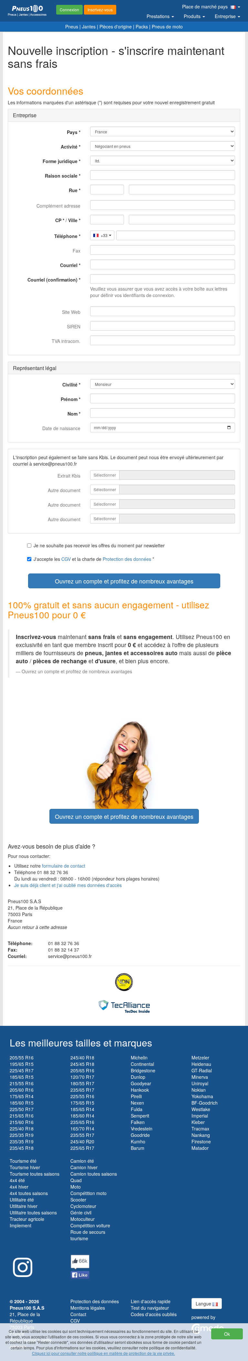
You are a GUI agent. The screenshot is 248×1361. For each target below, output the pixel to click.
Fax (76, 250)
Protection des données (127, 559)
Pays (72, 132)
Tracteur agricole (27, 1219)
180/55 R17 (82, 1083)
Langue (204, 1303)
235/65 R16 (82, 1122)
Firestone (201, 1141)
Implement (20, 1225)
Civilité (70, 384)
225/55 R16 (82, 1096)
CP (58, 220)
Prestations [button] (159, 16)
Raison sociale (61, 175)
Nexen (137, 1102)
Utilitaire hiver (23, 1206)
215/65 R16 (22, 1115)
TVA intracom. (66, 341)
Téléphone (66, 236)
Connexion (69, 9)
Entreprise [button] (226, 16)
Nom (72, 413)
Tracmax (200, 1128)
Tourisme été (23, 1161)
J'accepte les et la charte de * (94, 559)
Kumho (138, 1141)
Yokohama (202, 1096)
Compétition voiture (90, 1225)
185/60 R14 (82, 1115)
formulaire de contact (63, 865)
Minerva (199, 1077)
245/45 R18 (82, 1064)
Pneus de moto (167, 26)
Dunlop (138, 1077)
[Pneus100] (27, 11)
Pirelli (136, 1096)
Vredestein (141, 1128)
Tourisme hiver (25, 1167)
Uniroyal (199, 1083)
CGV (66, 559)
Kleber (198, 1122)
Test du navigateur (150, 1307)
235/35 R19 (22, 1141)
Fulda (136, 1109)
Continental (142, 1064)
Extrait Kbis (68, 475)
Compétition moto (88, 1193)
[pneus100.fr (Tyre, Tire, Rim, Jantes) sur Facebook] (80, 1266)
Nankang (200, 1135)
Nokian (198, 1090)
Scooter (78, 1199)
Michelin (139, 1057)
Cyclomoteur (83, 1206)
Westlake (200, 1109)
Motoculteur (82, 1219)
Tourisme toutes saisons (34, 1173)
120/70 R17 (82, 1077)
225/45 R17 (22, 1070)
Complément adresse (58, 205)
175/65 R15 (82, 1102)
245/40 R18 (82, 1057)
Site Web (71, 312)
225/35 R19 (22, 1135)
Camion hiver (84, 1167)
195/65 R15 (22, 1064)
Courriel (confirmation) (52, 279)
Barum (137, 1148)
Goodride (140, 1135)
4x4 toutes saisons (29, 1193)
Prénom (69, 399)
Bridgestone (143, 1070)
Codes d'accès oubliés (154, 1314)
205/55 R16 (22, 1057)
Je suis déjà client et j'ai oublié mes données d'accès (68, 885)
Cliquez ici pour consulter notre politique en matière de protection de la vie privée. (103, 1353)
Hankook (140, 1090)
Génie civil (80, 1212)
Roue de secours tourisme (87, 1235)
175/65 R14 (22, 1096)
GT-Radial (201, 1070)
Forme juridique (60, 161)
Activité (69, 146)
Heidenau (201, 1064)
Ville (73, 220)
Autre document (64, 490)
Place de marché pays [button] (205, 6)
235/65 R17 (82, 1090)
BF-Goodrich (204, 1102)
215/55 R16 (22, 1083)
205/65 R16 (82, 1070)
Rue (73, 190)
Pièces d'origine (115, 26)
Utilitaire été (22, 1199)
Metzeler (200, 1057)
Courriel (69, 265)
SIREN (73, 326)
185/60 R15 (22, 1102)
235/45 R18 (22, 1148)
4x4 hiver (19, 1186)
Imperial (199, 1115)
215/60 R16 (22, 1122)
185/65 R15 (22, 1077)
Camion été (82, 1161)
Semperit (140, 1115)
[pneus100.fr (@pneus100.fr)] (21, 1265)
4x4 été (17, 1180)
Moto (75, 1186)
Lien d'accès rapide (150, 1301)
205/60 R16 (22, 1090)
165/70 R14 (82, 1128)
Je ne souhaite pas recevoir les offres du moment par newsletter (99, 545)
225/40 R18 (22, 1128)
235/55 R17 (82, 1135)
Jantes (89, 26)
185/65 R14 (82, 1109)
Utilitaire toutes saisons (33, 1212)
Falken (138, 1122)
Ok (227, 1334)
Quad (76, 1180)
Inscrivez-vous (100, 9)
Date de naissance (61, 428)
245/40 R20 (82, 1141)
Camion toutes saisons (93, 1173)
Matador (200, 1148)
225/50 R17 (22, 1109)
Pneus (71, 26)
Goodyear (141, 1083)
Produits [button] (193, 16)
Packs (142, 26)
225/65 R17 (82, 1148)
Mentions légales (87, 1307)
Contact (78, 1314)
